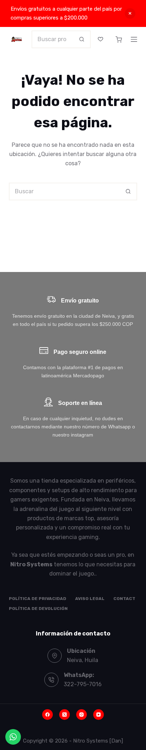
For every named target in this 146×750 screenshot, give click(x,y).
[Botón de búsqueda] (82, 39)
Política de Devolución (38, 608)
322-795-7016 (83, 684)
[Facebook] (47, 714)
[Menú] (134, 39)
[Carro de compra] (119, 39)
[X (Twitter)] (64, 714)
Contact (124, 598)
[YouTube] (98, 714)
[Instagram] (81, 714)
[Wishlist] (100, 39)
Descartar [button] (130, 13)
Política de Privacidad (37, 598)
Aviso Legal (90, 598)
